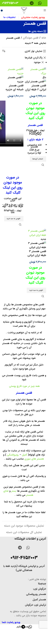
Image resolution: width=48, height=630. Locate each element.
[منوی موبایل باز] (44, 10)
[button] (13, 218)
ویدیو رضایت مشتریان (33, 17)
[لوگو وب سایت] (24, 10)
